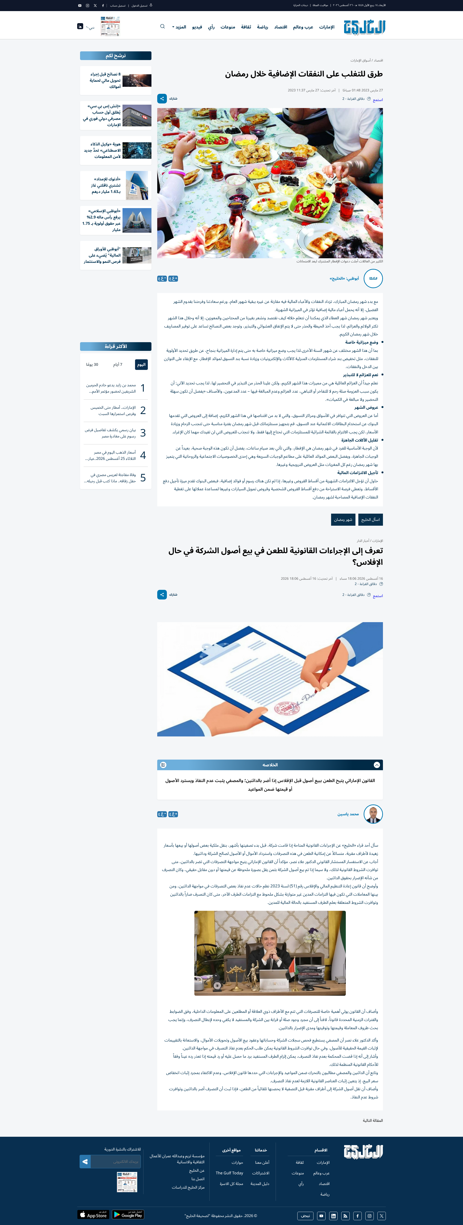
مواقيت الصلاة (320, 5)
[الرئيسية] (363, 1158)
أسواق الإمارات (361, 60)
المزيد (181, 27)
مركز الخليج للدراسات (188, 1187)
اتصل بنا (197, 1179)
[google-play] (128, 1216)
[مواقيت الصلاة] (80, 27)
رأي (211, 27)
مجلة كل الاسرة (231, 1184)
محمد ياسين (348, 814)
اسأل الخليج (370, 520)
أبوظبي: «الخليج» (344, 278)
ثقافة (246, 27)
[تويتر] (95, 5)
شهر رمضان (343, 520)
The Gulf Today (229, 1173)
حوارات (237, 1162)
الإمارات (326, 27)
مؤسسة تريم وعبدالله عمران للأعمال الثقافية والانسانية (177, 1159)
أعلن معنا (262, 1162)
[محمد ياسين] (373, 814)
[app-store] (93, 1216)
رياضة (262, 27)
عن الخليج (196, 1170)
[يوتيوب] (80, 5)
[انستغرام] (87, 5)
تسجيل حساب (117, 5)
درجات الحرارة (300, 5)
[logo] (365, 27)
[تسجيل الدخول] (151, 5)
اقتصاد (280, 27)
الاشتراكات (260, 1173)
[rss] (345, 1216)
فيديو (197, 27)
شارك (173, 98)
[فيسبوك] (103, 5)
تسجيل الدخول (139, 5)
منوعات (228, 27)
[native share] (162, 98)
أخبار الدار (363, 540)
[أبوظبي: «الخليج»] (373, 278)
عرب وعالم (303, 27)
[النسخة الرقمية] (110, 27)
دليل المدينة (260, 1184)
